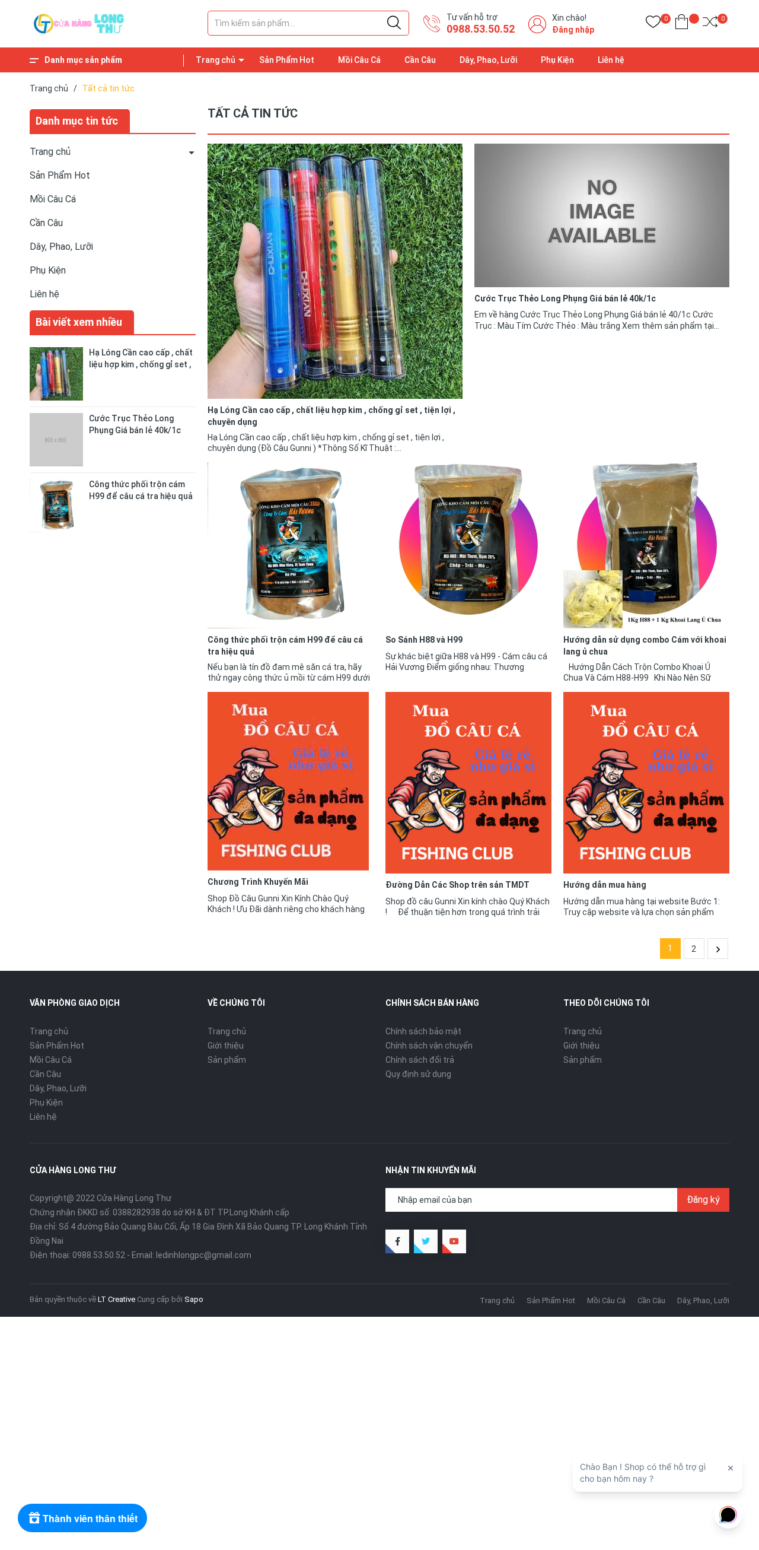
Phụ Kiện (557, 60)
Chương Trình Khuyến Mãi (258, 882)
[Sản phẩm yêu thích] (653, 24)
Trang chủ (215, 60)
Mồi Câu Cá (359, 60)
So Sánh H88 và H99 (424, 639)
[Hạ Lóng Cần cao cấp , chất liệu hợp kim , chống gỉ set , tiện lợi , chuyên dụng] (335, 271)
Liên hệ (611, 60)
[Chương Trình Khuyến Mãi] (291, 781)
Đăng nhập (573, 29)
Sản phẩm (227, 1060)
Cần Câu (420, 60)
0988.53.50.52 (481, 29)
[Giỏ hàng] (681, 24)
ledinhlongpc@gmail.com (203, 1255)
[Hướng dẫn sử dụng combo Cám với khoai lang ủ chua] (646, 545)
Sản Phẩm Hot (286, 60)
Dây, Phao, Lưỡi (488, 60)
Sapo (193, 1299)
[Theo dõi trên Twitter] (426, 1241)
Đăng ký (703, 1199)
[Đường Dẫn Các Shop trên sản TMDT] (468, 783)
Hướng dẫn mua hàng (604, 885)
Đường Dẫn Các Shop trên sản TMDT (457, 885)
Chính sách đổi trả (419, 1060)
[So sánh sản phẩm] (710, 24)
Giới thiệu (226, 1045)
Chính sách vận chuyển (429, 1045)
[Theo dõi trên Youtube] (454, 1241)
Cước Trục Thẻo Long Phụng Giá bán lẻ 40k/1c (565, 298)
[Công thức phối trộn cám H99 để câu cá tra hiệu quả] (291, 545)
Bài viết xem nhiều (79, 322)
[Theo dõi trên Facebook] (397, 1241)
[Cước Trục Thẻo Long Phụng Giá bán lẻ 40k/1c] (601, 215)
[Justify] (394, 23)
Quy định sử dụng (418, 1074)
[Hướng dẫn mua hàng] (646, 783)
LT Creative (116, 1299)
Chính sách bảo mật (423, 1031)
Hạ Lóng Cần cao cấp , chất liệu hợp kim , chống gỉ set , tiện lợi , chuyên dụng (141, 364)
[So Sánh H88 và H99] (468, 545)
